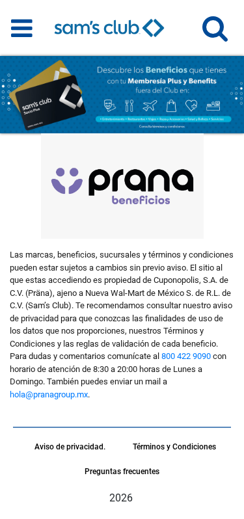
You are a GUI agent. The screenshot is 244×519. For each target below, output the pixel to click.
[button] (215, 34)
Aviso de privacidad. (69, 446)
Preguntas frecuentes (122, 471)
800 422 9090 (186, 356)
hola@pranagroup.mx (49, 394)
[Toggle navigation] (21, 28)
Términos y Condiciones (174, 446)
